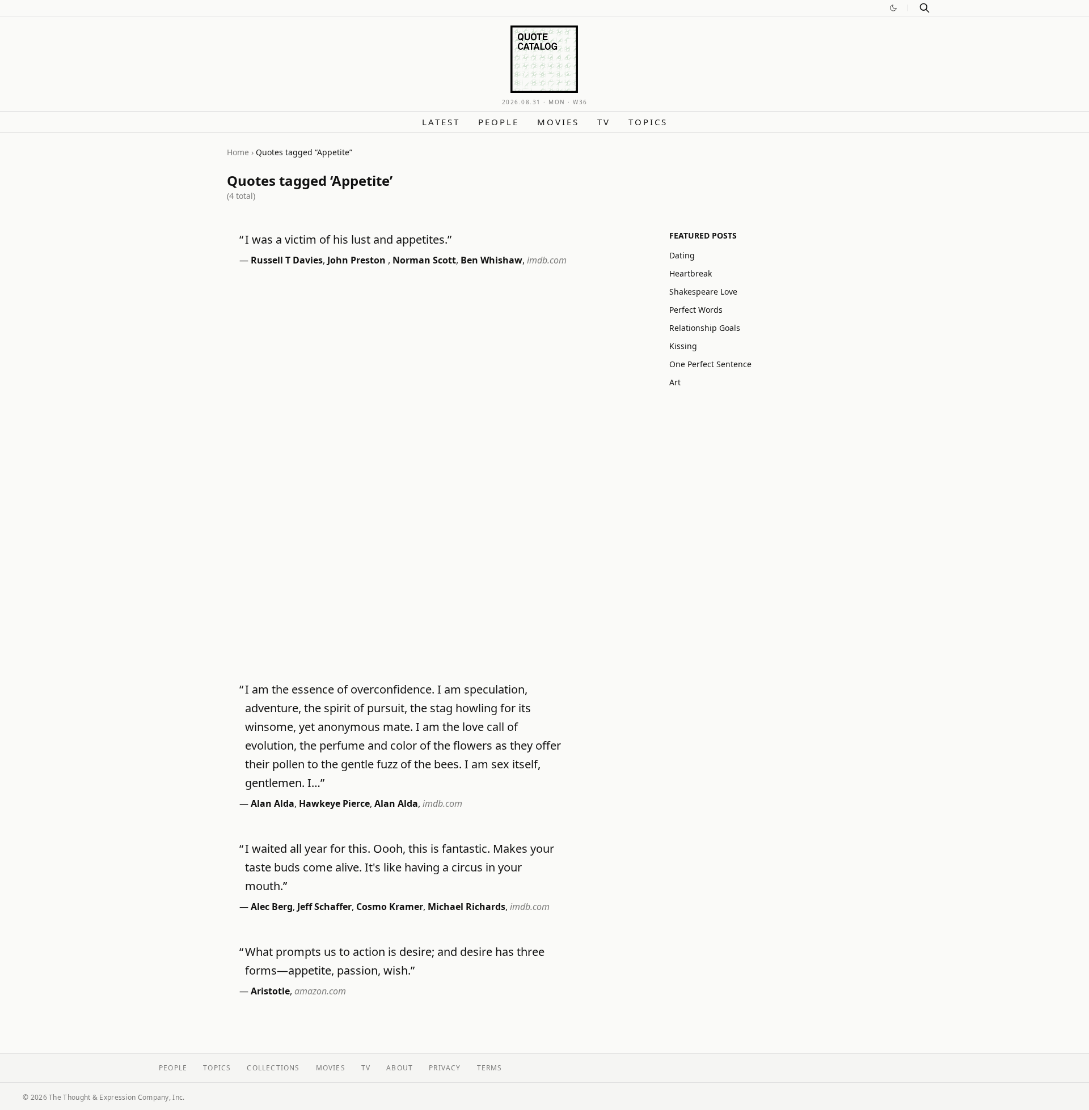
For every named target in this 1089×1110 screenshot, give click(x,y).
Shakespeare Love (703, 291)
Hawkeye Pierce (334, 803)
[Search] (924, 8)
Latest (441, 121)
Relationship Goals (704, 327)
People (498, 121)
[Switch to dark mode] (893, 8)
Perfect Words (696, 309)
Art (675, 382)
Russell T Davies (287, 260)
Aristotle (270, 991)
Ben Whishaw (491, 260)
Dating (682, 255)
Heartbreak (690, 273)
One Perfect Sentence (710, 364)
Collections (273, 1068)
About (399, 1068)
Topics (648, 121)
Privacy (445, 1068)
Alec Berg (272, 906)
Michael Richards (466, 906)
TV (603, 121)
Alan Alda (272, 803)
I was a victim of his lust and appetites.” (348, 239)
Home (238, 152)
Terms (490, 1068)
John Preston (357, 260)
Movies (558, 121)
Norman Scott (424, 260)
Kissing (683, 346)
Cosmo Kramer (389, 906)
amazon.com (320, 991)
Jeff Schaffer (324, 906)
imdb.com (547, 260)
